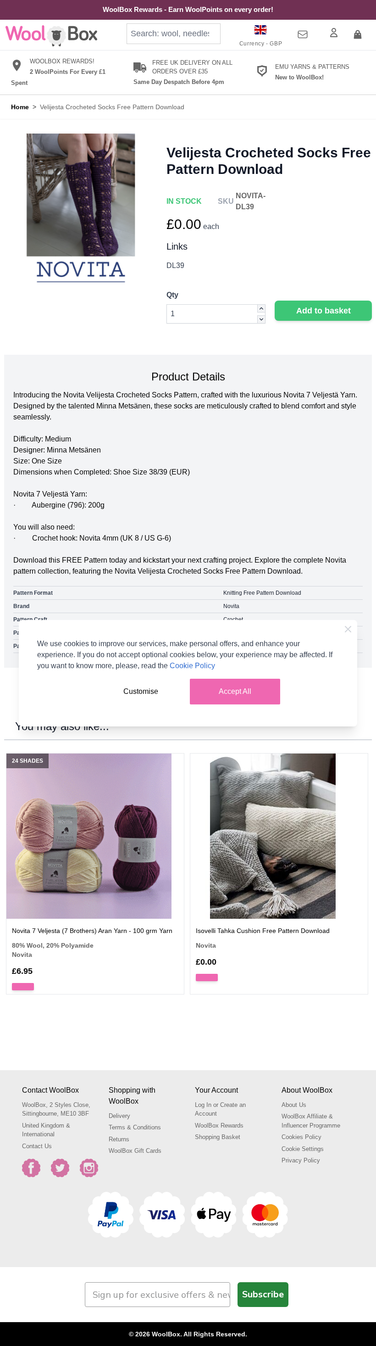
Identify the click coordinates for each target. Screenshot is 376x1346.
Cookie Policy (192, 666)
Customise (140, 691)
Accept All (235, 691)
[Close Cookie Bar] (348, 629)
